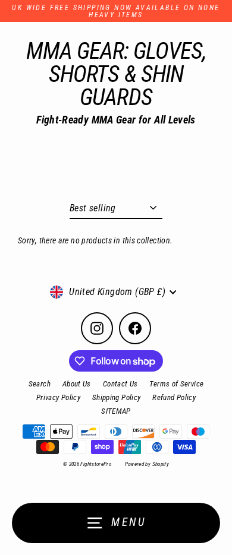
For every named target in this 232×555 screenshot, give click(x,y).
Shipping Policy (116, 397)
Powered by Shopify (147, 464)
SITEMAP (116, 411)
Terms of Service (176, 383)
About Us (76, 383)
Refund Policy (174, 397)
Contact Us (120, 383)
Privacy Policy (58, 397)
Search (40, 383)
